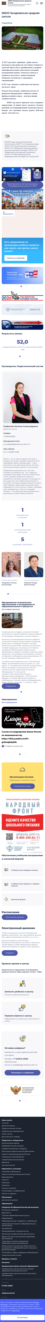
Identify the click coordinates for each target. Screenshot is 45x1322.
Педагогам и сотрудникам (12, 1140)
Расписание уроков (15, 917)
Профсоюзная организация (13, 1160)
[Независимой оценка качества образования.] (22, 325)
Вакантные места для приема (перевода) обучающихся (18, 1238)
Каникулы (6, 1183)
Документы (6, 1213)
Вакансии (6, 1162)
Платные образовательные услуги (15, 1215)
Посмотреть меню (22, 786)
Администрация (8, 1126)
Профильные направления (13, 1131)
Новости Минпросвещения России (16, 1154)
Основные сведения (10, 1210)
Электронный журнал (10, 1143)
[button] (37, 3)
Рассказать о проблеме (22, 1073)
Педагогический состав (11, 1128)
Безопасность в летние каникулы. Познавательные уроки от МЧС (22, 185)
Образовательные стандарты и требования (19, 1221)
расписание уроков (10, 1200)
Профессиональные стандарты (14, 1149)
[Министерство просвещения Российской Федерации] (22, 1090)
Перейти (10, 953)
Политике (16, 1311)
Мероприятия (7, 1177)
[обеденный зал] (12, 620)
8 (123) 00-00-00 (8, 1293)
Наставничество (8, 1165)
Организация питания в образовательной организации (19, 1225)
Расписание (7, 1197)
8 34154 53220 (7, 1286)
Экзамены (6, 1185)
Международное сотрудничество (15, 1231)
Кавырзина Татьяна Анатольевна (9, 584)
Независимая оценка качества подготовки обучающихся (19, 1274)
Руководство (7, 1228)
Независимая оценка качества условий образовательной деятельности (18, 1270)
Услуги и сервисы (9, 1194)
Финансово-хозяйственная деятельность (18, 1234)
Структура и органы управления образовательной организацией (15, 1242)
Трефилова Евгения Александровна (20, 426)
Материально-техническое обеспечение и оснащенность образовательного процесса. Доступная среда (19, 1248)
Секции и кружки (9, 1188)
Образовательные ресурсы (13, 1146)
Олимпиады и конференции (13, 1191)
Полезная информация (11, 1172)
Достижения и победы (11, 1137)
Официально (7, 1204)
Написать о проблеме (16, 258)
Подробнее (7, 23)
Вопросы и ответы (9, 1259)
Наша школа (7, 1120)
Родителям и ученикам (11, 1169)
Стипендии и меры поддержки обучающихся (20, 1252)
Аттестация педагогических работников (18, 1151)
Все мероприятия (9, 702)
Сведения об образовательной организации (20, 1207)
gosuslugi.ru (34, 937)
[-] (22, 38)
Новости (5, 1180)
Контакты (6, 1262)
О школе (5, 1123)
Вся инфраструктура (11, 609)
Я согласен (22, 1317)
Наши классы (7, 1134)
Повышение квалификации (13, 1157)
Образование (7, 1218)
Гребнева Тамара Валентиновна (30, 584)
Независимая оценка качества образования (20, 1266)
